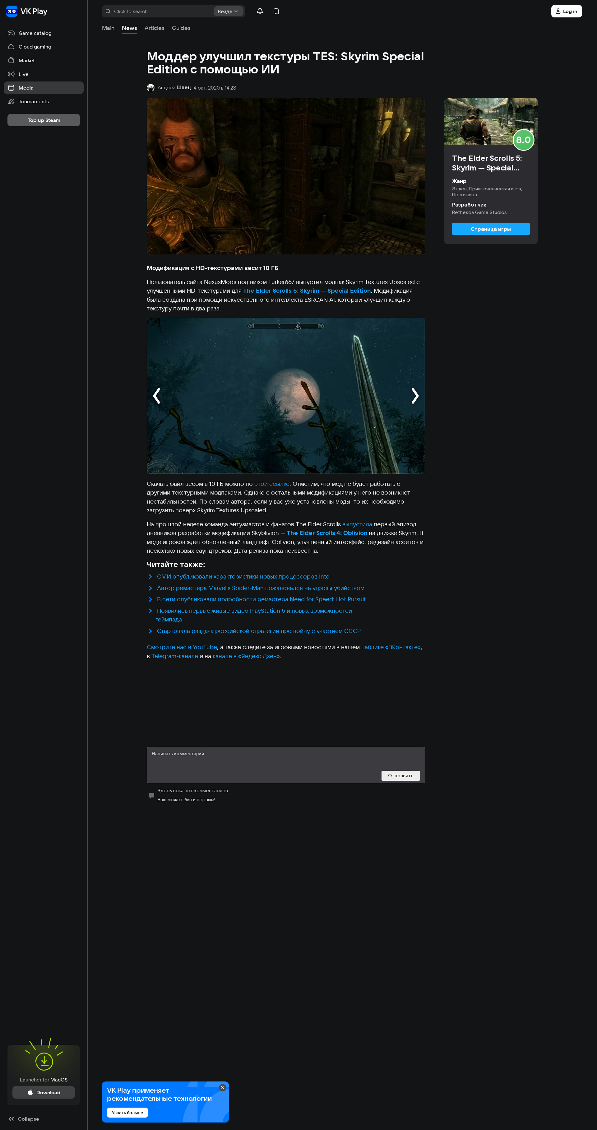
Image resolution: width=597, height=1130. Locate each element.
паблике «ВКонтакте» (391, 647)
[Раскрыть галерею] (286, 396)
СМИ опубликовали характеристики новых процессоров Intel (243, 576)
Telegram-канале (174, 656)
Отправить (401, 776)
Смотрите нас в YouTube (182, 647)
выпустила (358, 524)
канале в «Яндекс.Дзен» (246, 656)
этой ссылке (271, 483)
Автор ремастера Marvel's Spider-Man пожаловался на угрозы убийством (260, 588)
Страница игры (491, 229)
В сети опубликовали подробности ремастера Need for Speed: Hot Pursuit (261, 599)
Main (108, 27)
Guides (181, 27)
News (129, 27)
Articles (154, 27)
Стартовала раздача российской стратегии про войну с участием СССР (258, 631)
